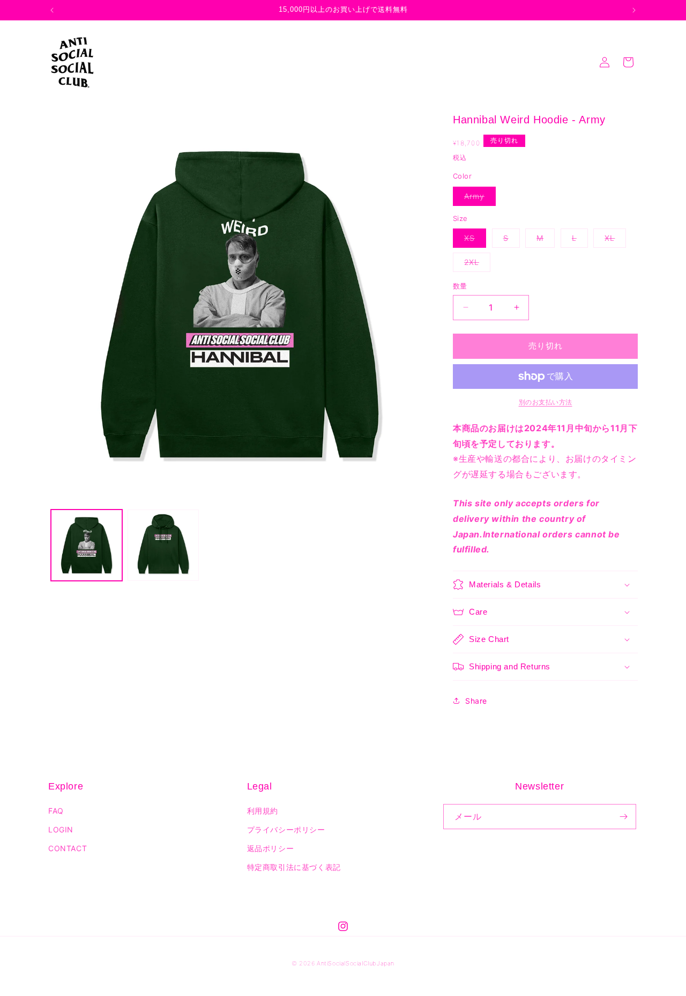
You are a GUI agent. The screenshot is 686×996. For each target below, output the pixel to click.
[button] (545, 584)
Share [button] (476, 700)
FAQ (56, 810)
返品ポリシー (270, 848)
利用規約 (262, 810)
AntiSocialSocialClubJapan (355, 963)
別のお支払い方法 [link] (545, 402)
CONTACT (67, 848)
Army (478, 198)
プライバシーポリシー (286, 829)
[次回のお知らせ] (634, 10)
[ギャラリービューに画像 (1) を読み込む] (86, 545)
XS (473, 240)
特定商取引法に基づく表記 (294, 867)
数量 (460, 286)
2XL (475, 264)
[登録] (624, 816)
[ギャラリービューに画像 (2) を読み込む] (163, 545)
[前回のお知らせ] (52, 10)
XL (613, 240)
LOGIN (60, 829)
